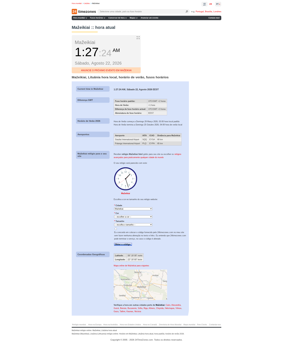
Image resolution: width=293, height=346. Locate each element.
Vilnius (178, 308)
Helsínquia (169, 308)
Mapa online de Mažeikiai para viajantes (131, 265)
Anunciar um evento (149, 18)
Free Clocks (202, 325)
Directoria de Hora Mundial (170, 325)
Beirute (123, 308)
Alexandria (176, 305)
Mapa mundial (189, 325)
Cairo (168, 305)
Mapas (133, 18)
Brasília (208, 11)
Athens (152, 308)
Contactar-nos (215, 325)
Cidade (118, 205)
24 (210, 4)
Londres (217, 11)
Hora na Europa (94, 325)
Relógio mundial (79, 325)
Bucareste (132, 308)
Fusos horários (96, 18)
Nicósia (137, 311)
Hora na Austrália (110, 325)
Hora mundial (79, 18)
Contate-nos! (214, 18)
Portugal (200, 11)
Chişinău (160, 308)
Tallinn (122, 311)
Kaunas (130, 311)
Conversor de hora (116, 18)
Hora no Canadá (150, 325)
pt (217, 4)
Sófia (140, 308)
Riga (146, 308)
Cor (116, 213)
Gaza (116, 311)
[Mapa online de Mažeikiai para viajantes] (140, 299)
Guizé (116, 308)
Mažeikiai (125, 193)
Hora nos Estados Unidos (130, 325)
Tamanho (119, 221)
